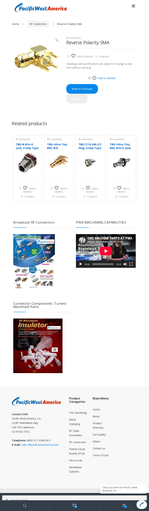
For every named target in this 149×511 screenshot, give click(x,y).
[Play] (80, 264)
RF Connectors (38, 24)
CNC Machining (78, 412)
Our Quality (99, 434)
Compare (104, 56)
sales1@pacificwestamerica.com (40, 444)
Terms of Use (100, 455)
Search (25, 505)
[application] (106, 251)
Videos (96, 441)
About (96, 416)
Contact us (99, 448)
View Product (36, 177)
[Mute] (125, 264)
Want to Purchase (82, 89)
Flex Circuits (76, 460)
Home (15, 24)
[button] (56, 40)
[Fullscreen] (131, 264)
